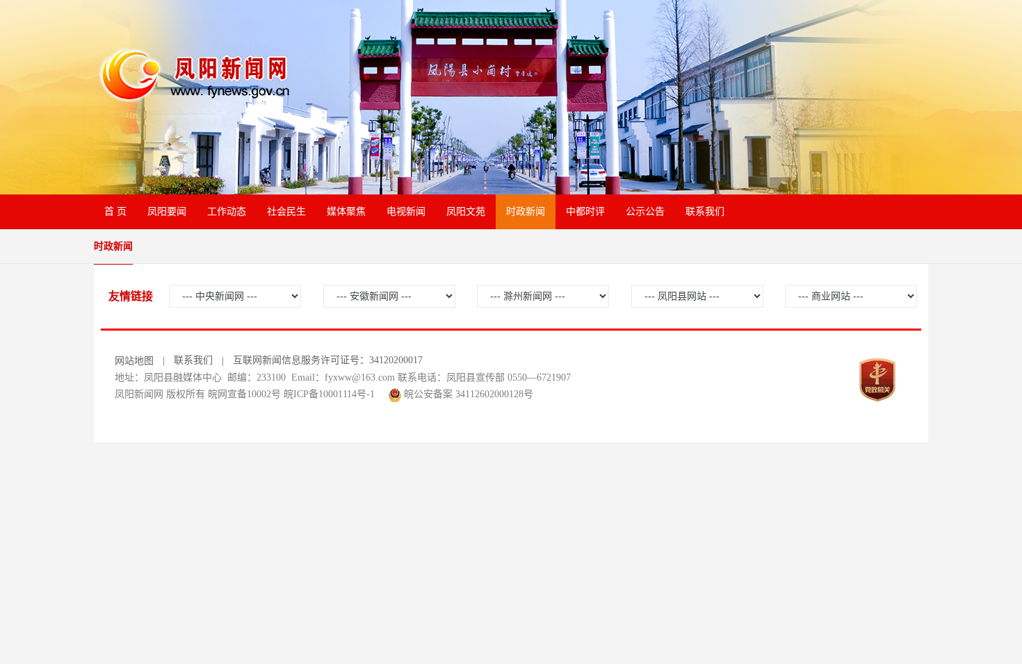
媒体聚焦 (346, 211)
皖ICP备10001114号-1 (329, 394)
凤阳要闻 (166, 211)
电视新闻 (406, 211)
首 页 (115, 211)
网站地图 (134, 361)
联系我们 (705, 211)
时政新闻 (525, 211)
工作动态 (226, 211)
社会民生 (286, 211)
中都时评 (585, 211)
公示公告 (645, 211)
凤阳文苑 (465, 211)
